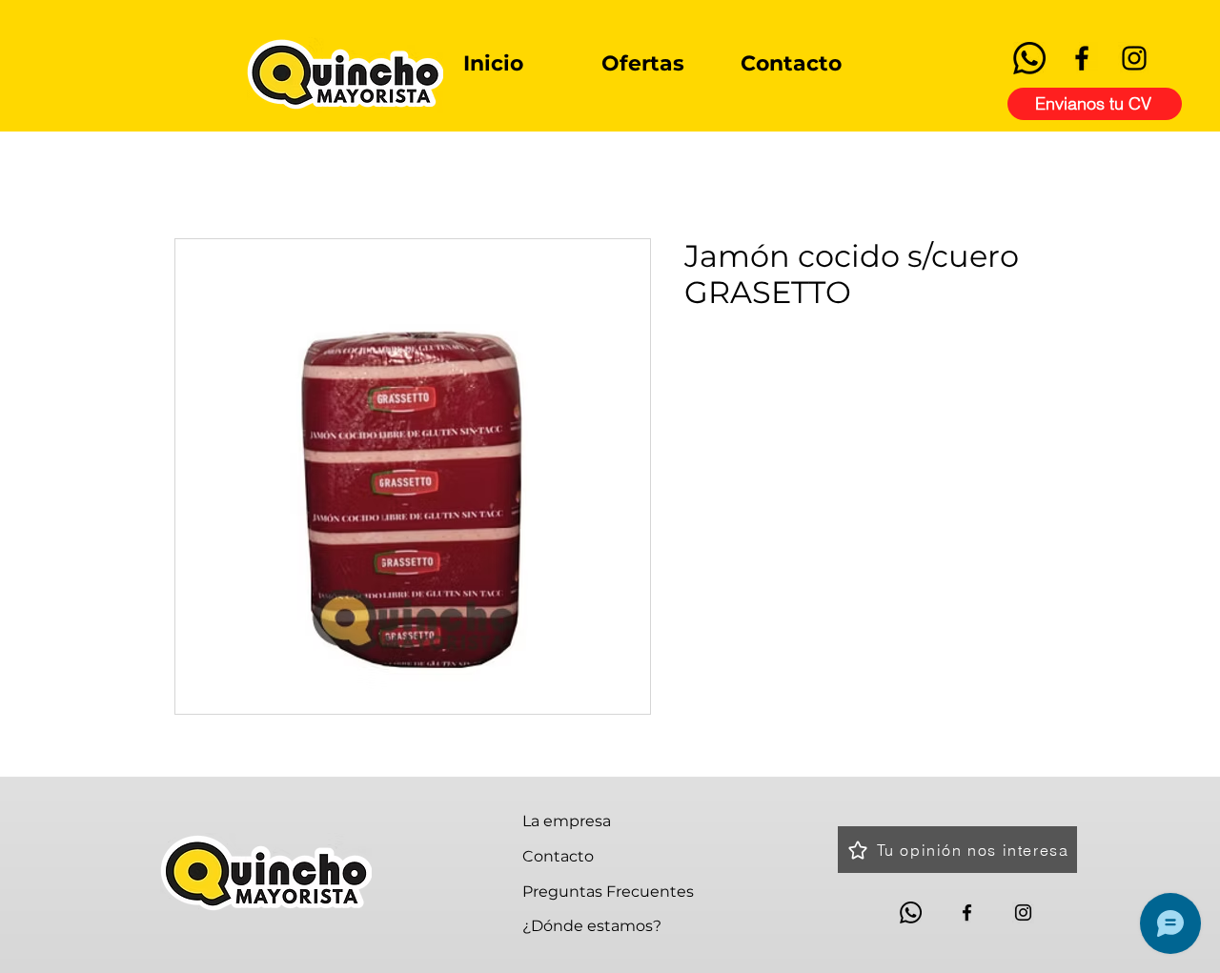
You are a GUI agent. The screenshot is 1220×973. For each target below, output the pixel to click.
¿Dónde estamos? (591, 926)
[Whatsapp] (1029, 58)
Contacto (558, 856)
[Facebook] (1082, 58)
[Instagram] (1134, 58)
